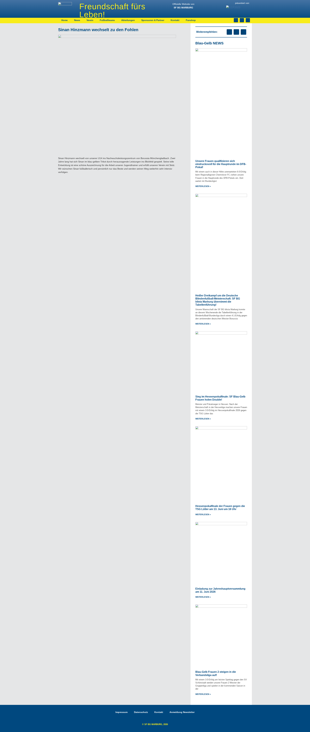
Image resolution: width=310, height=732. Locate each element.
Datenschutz (141, 712)
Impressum (121, 712)
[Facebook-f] (242, 20)
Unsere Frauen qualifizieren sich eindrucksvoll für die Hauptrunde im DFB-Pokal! (220, 164)
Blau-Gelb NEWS (209, 43)
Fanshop (191, 20)
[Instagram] (236, 20)
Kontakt (175, 20)
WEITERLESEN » (203, 186)
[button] (229, 32)
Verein (90, 20)
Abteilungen (128, 20)
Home (64, 20)
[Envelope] (248, 20)
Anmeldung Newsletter (182, 712)
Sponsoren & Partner (152, 20)
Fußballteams (107, 20)
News (77, 20)
